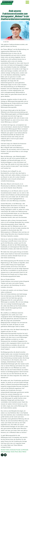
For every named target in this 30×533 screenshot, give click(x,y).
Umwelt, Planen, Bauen (16, 451)
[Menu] (27, 2)
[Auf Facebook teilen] (2, 454)
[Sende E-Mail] (5, 454)
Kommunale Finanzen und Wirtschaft (19, 449)
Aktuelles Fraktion (5, 449)
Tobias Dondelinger (5, 451)
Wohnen (24, 451)
